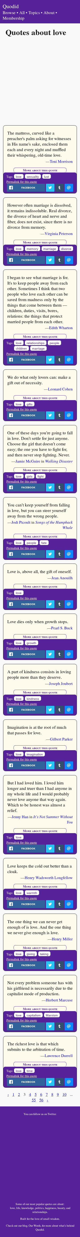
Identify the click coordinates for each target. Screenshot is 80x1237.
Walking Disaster (59, 461)
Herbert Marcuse (59, 1000)
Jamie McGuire (28, 461)
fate (44, 543)
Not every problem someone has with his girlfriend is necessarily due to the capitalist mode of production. (40, 988)
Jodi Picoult (21, 522)
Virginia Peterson (59, 233)
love (19, 176)
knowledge (28, 1208)
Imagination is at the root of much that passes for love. (36, 729)
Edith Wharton (61, 327)
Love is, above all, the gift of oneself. (39, 571)
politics (39, 1208)
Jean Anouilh (62, 577)
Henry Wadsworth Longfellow (49, 877)
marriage (49, 249)
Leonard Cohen (60, 389)
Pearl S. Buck (62, 627)
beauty (61, 1208)
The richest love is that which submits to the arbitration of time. (36, 1046)
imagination (35, 754)
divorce (66, 249)
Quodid (11, 6)
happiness (50, 1208)
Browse (9, 12)
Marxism (52, 1015)
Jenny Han (20, 816)
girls (29, 476)
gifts (29, 404)
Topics (34, 12)
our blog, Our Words (29, 1226)
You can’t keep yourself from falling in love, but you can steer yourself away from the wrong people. (38, 510)
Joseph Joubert (61, 683)
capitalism (34, 1015)
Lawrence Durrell (59, 1055)
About (49, 12)
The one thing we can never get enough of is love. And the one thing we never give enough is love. (39, 927)
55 (34, 1099)
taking (44, 954)
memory (32, 249)
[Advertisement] (40, 80)
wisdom (54, 1219)
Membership (13, 18)
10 (64, 1094)
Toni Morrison (61, 161)
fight (41, 476)
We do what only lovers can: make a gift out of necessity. (39, 379)
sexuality (33, 176)
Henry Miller (62, 938)
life (18, 1208)
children (21, 348)
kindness (33, 699)
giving (31, 954)
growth (31, 643)
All (22, 12)
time (30, 1071)
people (54, 343)
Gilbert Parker (61, 739)
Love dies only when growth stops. (37, 621)
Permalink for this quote (21, 182)
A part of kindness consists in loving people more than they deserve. (39, 674)
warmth (32, 893)
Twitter (52, 1114)
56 (41, 1099)
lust (46, 176)
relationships (35, 343)
